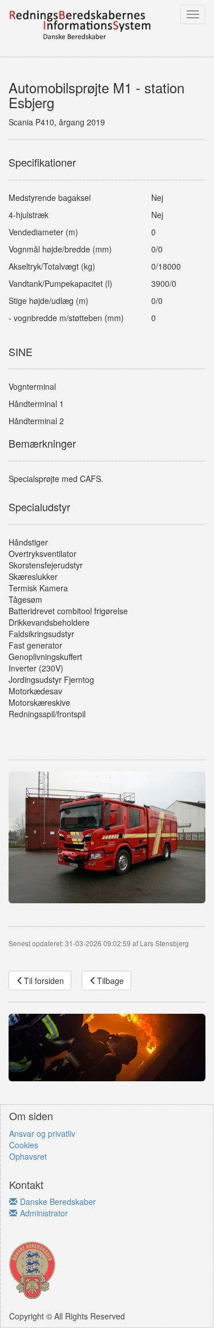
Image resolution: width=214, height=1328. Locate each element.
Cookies (23, 1145)
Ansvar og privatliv (42, 1133)
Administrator (44, 1213)
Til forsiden (44, 980)
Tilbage (110, 980)
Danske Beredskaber (58, 1201)
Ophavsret (28, 1156)
